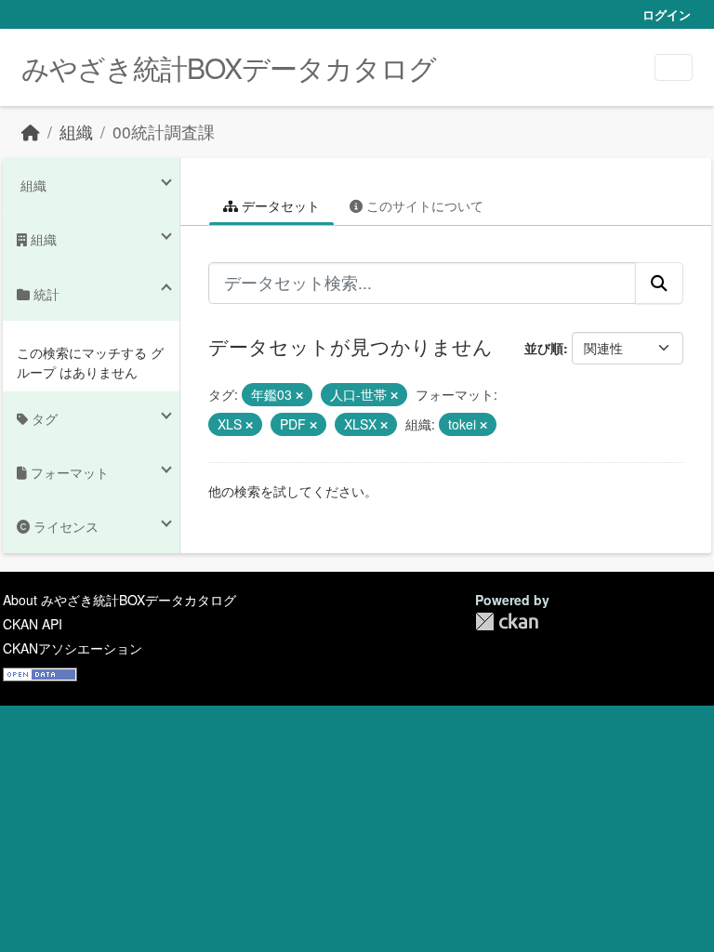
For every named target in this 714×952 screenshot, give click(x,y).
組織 (76, 131)
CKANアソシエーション (72, 648)
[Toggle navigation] (673, 67)
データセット (279, 205)
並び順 (543, 347)
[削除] (299, 395)
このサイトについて (423, 205)
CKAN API (32, 624)
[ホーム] (30, 131)
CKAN (506, 621)
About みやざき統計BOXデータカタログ (119, 599)
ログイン (666, 14)
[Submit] (659, 282)
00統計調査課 (163, 131)
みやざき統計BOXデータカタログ (228, 67)
